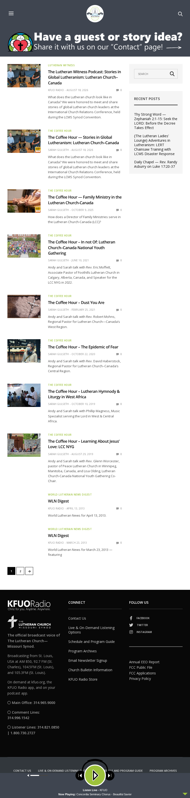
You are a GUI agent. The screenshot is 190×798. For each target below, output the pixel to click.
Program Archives (82, 651)
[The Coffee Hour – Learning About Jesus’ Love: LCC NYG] (24, 445)
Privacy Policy (140, 678)
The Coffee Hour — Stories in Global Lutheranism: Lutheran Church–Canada (83, 139)
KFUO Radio (56, 90)
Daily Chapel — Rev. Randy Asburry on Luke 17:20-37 (155, 164)
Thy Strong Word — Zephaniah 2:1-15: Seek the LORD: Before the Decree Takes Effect (155, 121)
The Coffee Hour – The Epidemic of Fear (83, 347)
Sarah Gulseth (58, 150)
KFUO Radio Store (82, 679)
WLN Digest (58, 501)
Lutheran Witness (61, 65)
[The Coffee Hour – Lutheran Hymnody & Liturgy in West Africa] (24, 395)
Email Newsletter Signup (87, 660)
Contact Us (77, 618)
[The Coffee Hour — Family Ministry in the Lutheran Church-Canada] (24, 201)
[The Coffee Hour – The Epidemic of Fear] (24, 351)
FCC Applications (142, 673)
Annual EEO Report (144, 662)
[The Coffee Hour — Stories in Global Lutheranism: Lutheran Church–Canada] (24, 141)
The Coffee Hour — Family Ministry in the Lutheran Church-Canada (84, 199)
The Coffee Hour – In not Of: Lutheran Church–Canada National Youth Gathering (81, 247)
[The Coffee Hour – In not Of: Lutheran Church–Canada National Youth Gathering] (24, 246)
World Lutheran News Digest (70, 494)
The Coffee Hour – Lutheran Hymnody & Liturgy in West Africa (84, 394)
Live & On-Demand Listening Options (91, 629)
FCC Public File (140, 667)
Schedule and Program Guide (91, 641)
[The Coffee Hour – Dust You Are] (24, 306)
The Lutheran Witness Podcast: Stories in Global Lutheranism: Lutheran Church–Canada (84, 77)
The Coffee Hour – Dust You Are (76, 302)
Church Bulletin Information (90, 669)
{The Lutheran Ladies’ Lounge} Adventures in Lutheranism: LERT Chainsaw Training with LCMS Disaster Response (154, 145)
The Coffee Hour (60, 131)
